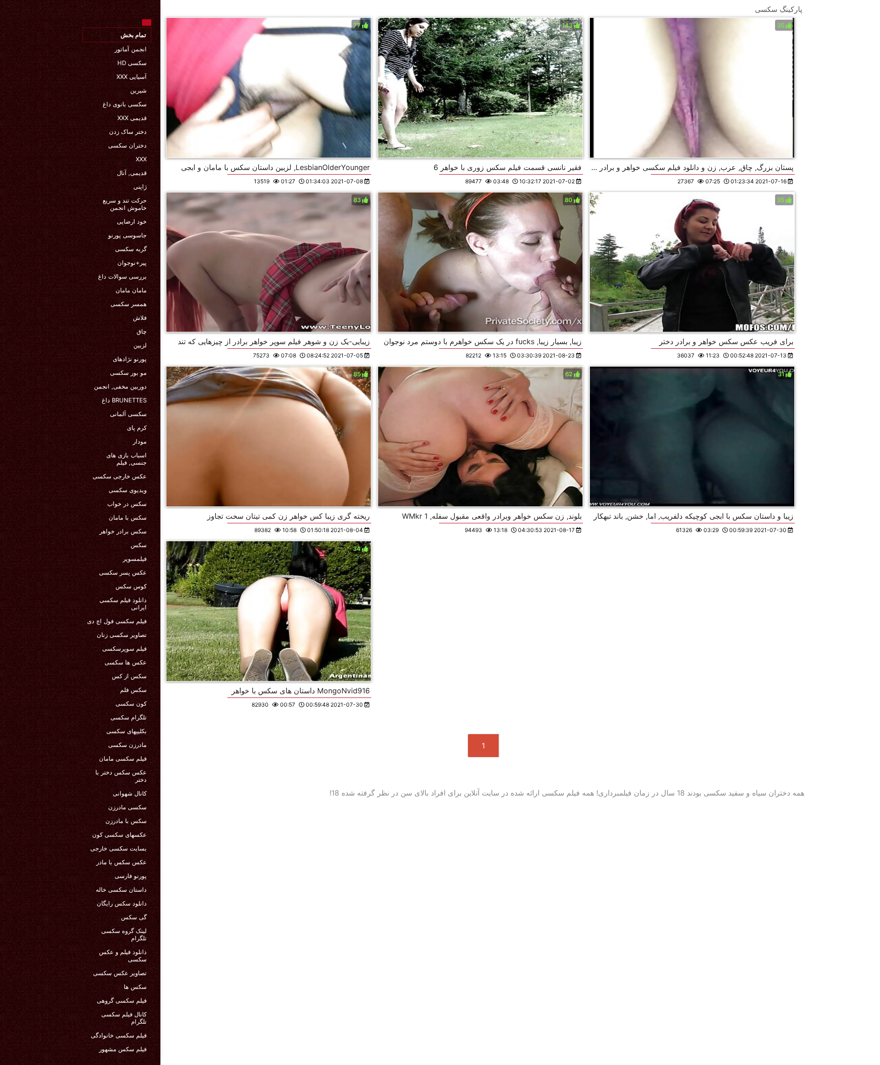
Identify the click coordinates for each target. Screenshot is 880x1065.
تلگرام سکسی (128, 717)
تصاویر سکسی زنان (122, 634)
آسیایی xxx (131, 76)
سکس (139, 545)
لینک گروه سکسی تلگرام (124, 934)
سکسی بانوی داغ (125, 104)
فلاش (140, 317)
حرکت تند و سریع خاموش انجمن (125, 204)
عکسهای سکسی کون (119, 834)
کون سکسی (131, 703)
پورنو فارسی (131, 875)
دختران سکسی (127, 145)
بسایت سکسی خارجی (118, 848)
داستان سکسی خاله (121, 889)
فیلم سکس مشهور (123, 1049)
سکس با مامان (128, 517)
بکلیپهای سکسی (126, 731)
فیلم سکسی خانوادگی (119, 1035)
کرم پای (137, 427)
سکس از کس (129, 676)
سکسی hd (132, 62)
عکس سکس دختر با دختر (121, 776)
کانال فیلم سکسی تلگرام (124, 1017)
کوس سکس (131, 586)
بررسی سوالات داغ (122, 276)
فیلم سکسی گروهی (122, 1000)
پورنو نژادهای (130, 358)
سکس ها (135, 986)
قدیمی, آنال (132, 172)
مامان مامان (131, 290)
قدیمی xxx (132, 117)
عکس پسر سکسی (123, 572)
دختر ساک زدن (128, 131)
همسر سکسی (128, 303)
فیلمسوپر (135, 558)
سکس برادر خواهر (123, 531)
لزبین (140, 345)
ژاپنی (140, 186)
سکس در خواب (127, 503)
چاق (142, 331)
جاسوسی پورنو (127, 235)
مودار (140, 441)
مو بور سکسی (128, 372)
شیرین (138, 90)
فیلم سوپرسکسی (124, 648)
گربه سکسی (131, 249)
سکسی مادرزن (127, 807)
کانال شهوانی (130, 793)
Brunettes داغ (124, 400)
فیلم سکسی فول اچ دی (117, 621)
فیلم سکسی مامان (123, 758)
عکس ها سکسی (125, 662)
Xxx (141, 159)
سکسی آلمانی (128, 413)
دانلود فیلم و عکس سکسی (123, 955)
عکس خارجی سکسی (120, 476)
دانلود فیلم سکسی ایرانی (123, 603)
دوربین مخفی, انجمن (120, 386)
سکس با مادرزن (126, 820)
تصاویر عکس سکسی (120, 973)
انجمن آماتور (131, 49)
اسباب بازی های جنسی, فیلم (126, 458)
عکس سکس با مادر (121, 862)
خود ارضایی (132, 221)
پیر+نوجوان (132, 262)
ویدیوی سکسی (128, 490)
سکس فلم (133, 689)
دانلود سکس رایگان (122, 903)
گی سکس (134, 917)
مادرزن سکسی (127, 744)
